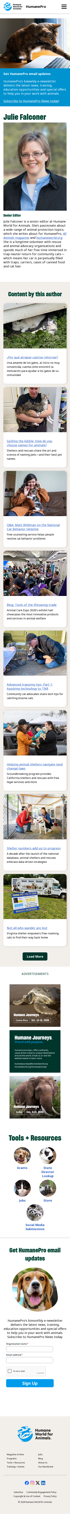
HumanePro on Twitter (38, 1483)
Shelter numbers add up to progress (34, 848)
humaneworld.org (49, 238)
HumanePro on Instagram (32, 1483)
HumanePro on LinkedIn (43, 1483)
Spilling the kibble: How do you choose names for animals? (29, 443)
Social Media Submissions (35, 1227)
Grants (22, 1168)
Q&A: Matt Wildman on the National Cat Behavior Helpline (33, 527)
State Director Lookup (47, 1172)
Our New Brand (45, 1466)
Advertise (18, 1492)
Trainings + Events (15, 1466)
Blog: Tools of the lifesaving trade (32, 605)
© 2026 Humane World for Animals (35, 1502)
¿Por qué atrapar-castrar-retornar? (32, 357)
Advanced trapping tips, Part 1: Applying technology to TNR (30, 686)
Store (47, 1200)
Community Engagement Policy (41, 1492)
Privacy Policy (50, 1496)
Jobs (22, 1200)
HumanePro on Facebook (27, 1483)
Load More (35, 956)
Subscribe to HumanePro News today (30, 101)
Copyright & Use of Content (26, 1496)
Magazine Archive (15, 1454)
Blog (40, 1458)
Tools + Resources (16, 1462)
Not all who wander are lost (27, 928)
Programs (12, 1458)
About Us (42, 1462)
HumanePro (36, 6)
